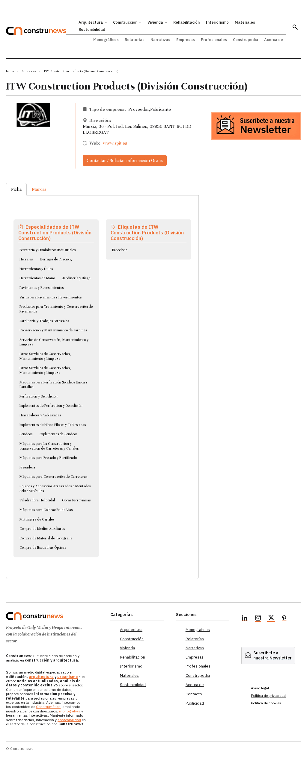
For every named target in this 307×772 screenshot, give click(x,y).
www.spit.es (115, 143)
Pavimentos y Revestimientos (41, 288)
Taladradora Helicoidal (37, 500)
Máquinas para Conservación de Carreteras (53, 476)
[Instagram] (257, 618)
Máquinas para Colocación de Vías (46, 510)
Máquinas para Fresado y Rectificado (48, 458)
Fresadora (27, 467)
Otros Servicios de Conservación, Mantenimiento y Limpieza (45, 356)
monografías (69, 711)
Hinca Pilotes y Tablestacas (40, 415)
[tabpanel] (102, 380)
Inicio (10, 71)
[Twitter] (271, 618)
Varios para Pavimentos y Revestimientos (50, 297)
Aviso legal (260, 688)
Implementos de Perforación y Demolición (50, 406)
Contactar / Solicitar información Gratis (125, 160)
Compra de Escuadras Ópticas (42, 547)
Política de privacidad (268, 695)
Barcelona (119, 250)
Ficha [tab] (16, 189)
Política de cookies (266, 703)
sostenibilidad (69, 720)
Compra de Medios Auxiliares (42, 529)
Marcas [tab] (39, 189)
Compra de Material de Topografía (45, 538)
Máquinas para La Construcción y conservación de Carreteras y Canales (49, 446)
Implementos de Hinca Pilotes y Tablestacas (52, 425)
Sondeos (25, 434)
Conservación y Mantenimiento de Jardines (53, 330)
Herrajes (26, 259)
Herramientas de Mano (37, 278)
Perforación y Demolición (38, 396)
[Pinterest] (284, 618)
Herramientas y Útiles (36, 269)
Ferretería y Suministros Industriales (47, 250)
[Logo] (55, 616)
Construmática (48, 706)
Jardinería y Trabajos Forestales (44, 321)
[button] (295, 27)
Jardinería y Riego (76, 278)
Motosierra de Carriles (36, 519)
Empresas (28, 71)
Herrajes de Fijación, (56, 259)
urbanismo (67, 676)
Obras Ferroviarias (76, 500)
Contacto (194, 694)
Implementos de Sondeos (58, 434)
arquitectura (41, 676)
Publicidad (195, 703)
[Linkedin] (244, 618)
